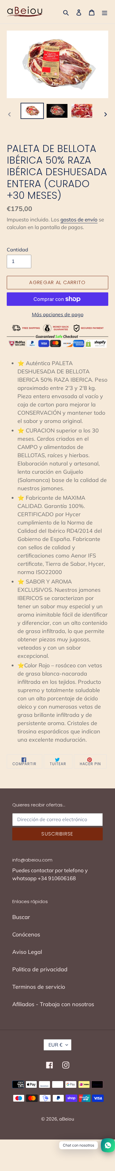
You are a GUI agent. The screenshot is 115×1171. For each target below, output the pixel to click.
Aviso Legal (27, 951)
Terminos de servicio (38, 986)
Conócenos (26, 934)
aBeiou (66, 1119)
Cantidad (17, 249)
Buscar (21, 917)
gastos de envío (79, 219)
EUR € (55, 1045)
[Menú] (104, 12)
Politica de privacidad (39, 969)
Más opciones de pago (57, 314)
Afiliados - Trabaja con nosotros (53, 1004)
